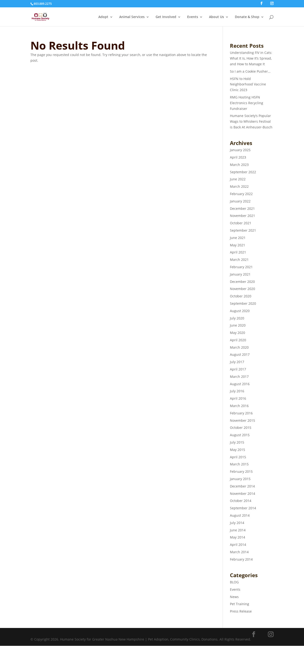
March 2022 (239, 186)
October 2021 (240, 223)
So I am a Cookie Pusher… (250, 71)
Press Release (241, 611)
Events (192, 17)
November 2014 (242, 493)
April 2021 (238, 252)
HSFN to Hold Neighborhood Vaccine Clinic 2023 (248, 84)
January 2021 (240, 274)
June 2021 (238, 237)
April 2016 (238, 398)
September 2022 (243, 172)
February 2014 (241, 559)
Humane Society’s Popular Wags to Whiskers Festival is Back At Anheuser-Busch (251, 121)
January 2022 (240, 201)
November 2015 (242, 420)
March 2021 (239, 259)
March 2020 (239, 347)
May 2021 (237, 245)
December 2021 (242, 208)
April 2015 (238, 457)
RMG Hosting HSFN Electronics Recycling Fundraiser (246, 103)
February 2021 (241, 267)
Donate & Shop (247, 17)
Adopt (103, 17)
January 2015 (240, 479)
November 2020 (242, 288)
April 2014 (238, 544)
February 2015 (241, 471)
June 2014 (238, 530)
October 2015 (240, 427)
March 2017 (239, 376)
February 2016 (241, 413)
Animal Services (132, 17)
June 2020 (238, 325)
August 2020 (240, 311)
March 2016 (239, 405)
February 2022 (241, 194)
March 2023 (239, 164)
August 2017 (240, 354)
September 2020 (243, 303)
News (234, 597)
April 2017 (238, 369)
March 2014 (239, 552)
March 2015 (239, 464)
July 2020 (237, 318)
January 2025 (240, 150)
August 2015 (240, 435)
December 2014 (242, 486)
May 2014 (237, 537)
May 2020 (237, 332)
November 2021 (242, 215)
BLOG (234, 582)
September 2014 (243, 508)
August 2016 (240, 384)
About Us (216, 17)
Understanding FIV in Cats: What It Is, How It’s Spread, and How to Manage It (251, 58)
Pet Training (239, 604)
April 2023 (238, 157)
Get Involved (166, 17)
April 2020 (238, 340)
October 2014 (240, 500)
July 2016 (237, 391)
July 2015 (237, 442)
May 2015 (237, 449)
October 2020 (240, 296)
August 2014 (240, 515)
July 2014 (237, 522)
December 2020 (242, 281)
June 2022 (238, 179)
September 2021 (243, 230)
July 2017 (237, 362)
